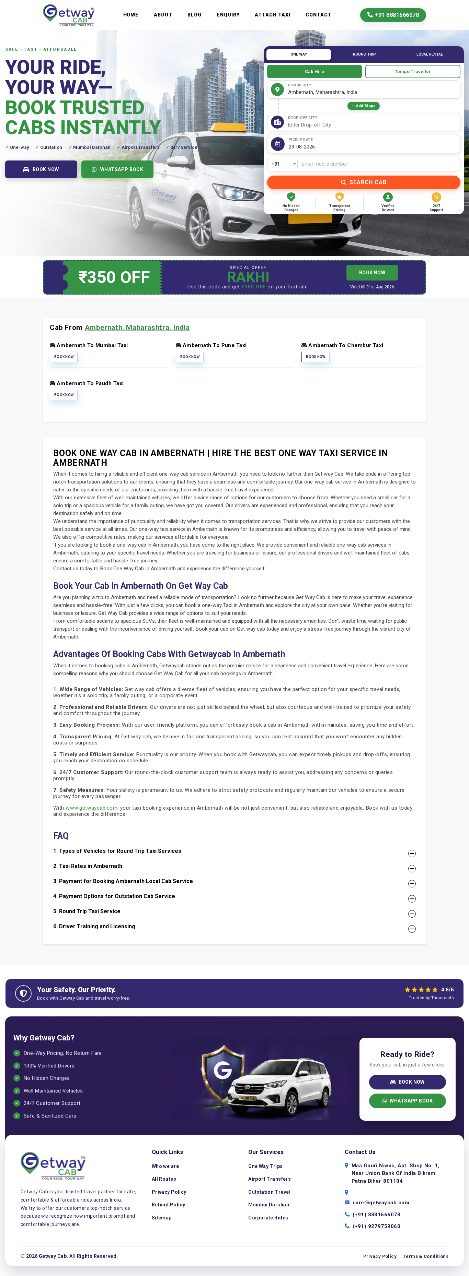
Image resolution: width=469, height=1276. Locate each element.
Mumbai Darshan (268, 1204)
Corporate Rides (268, 1217)
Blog (194, 14)
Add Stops (366, 106)
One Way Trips (265, 1166)
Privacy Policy (169, 1192)
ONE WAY (298, 54)
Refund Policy (168, 1204)
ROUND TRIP (364, 54)
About (163, 14)
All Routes (164, 1179)
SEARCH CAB (368, 182)
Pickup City (299, 85)
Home (131, 14)
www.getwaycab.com (91, 808)
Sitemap (162, 1217)
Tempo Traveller (413, 71)
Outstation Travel (269, 1192)
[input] (373, 147)
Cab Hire (314, 71)
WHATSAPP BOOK (122, 169)
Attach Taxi (272, 14)
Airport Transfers (269, 1179)
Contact (319, 14)
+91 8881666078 (396, 15)
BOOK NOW (46, 169)
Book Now (63, 357)
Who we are (165, 1166)
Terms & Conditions (425, 1256)
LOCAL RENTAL (429, 54)
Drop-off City (302, 118)
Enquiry (228, 14)
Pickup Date (301, 140)
